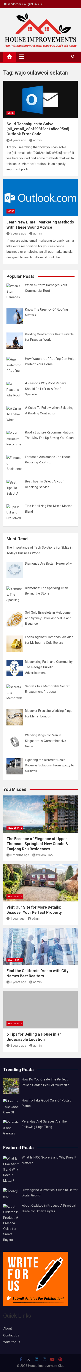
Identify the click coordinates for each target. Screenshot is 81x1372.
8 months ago (19, 855)
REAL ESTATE (15, 827)
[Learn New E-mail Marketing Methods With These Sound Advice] (40, 198)
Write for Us (11, 1342)
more (11, 113)
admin (37, 140)
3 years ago (18, 982)
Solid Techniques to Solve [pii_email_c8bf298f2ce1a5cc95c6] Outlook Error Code (37, 129)
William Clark (44, 855)
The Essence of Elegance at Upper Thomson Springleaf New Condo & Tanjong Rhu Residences (37, 843)
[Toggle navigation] (21, 57)
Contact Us (11, 1335)
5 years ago (18, 233)
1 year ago (17, 918)
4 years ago (18, 140)
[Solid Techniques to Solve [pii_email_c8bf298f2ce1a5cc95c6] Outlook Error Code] (40, 99)
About (7, 1328)
